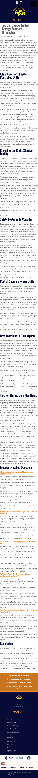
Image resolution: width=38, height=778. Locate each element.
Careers (10, 744)
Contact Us (11, 741)
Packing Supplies (13, 732)
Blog (8, 747)
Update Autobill (12, 751)
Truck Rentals (11, 729)
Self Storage (11, 722)
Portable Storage (13, 726)
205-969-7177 (19, 19)
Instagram (21, 2)
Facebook (17, 2)
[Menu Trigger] (33, 3)
